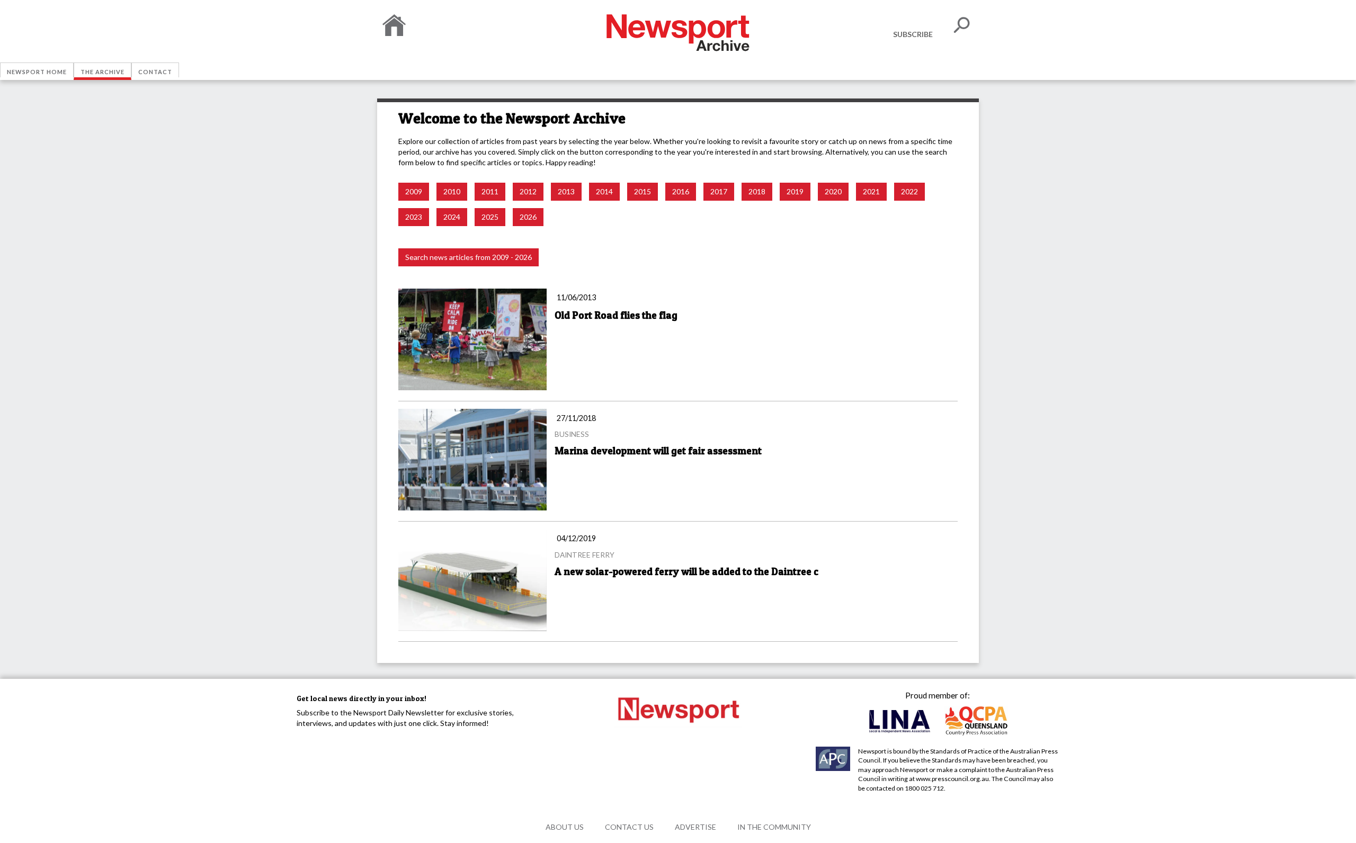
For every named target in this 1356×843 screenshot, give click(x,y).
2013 (566, 191)
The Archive (102, 71)
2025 (489, 216)
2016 (680, 191)
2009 (413, 191)
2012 (528, 191)
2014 (604, 191)
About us (565, 826)
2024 (451, 216)
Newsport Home (37, 71)
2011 (489, 191)
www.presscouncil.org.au (952, 779)
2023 (413, 216)
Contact (155, 71)
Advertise (695, 826)
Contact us (629, 826)
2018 (756, 191)
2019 (795, 191)
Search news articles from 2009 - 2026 (468, 257)
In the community (774, 826)
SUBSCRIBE (913, 34)
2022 (909, 191)
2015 (642, 191)
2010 (451, 191)
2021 (871, 191)
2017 (718, 191)
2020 (833, 191)
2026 (528, 216)
